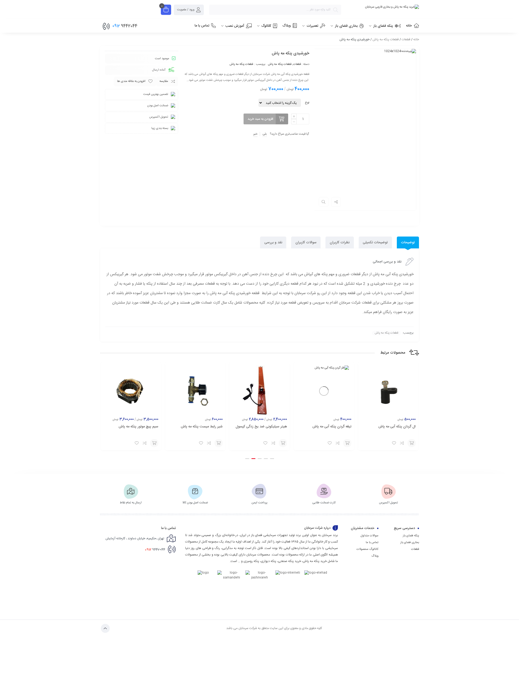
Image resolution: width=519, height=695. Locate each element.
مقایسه (163, 81)
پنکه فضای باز (411, 535)
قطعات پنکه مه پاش (385, 39)
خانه (416, 39)
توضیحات (408, 242)
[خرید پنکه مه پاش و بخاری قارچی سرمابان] (383, 7)
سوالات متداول (369, 535)
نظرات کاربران (340, 242)
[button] (272, 458)
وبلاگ (374, 556)
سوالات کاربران (306, 242)
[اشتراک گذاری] (336, 202)
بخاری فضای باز (409, 542)
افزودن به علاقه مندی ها (131, 81)
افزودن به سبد (412, 443)
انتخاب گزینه (283, 443)
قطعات (406, 39)
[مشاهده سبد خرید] (166, 10)
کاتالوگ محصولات (367, 549)
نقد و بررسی (273, 242)
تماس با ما (372, 542)
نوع (307, 102)
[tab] (408, 243)
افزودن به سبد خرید (260, 119)
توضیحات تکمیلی (375, 242)
